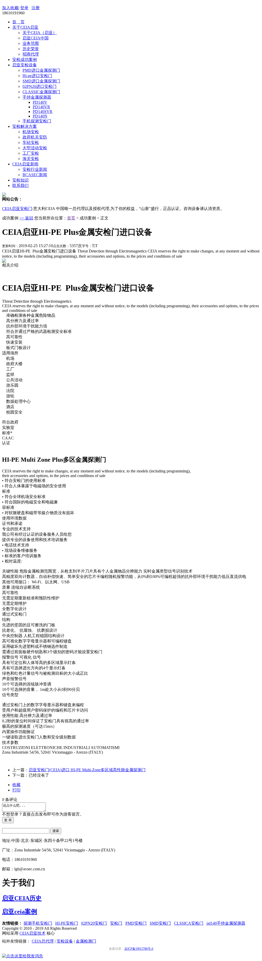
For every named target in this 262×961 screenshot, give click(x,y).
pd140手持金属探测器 (225, 923)
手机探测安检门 (37, 121)
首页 (71, 218)
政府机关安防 (35, 137)
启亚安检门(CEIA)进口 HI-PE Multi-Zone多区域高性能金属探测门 (87, 770)
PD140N (40, 116)
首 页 (18, 22)
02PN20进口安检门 (40, 86)
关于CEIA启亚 (25, 27)
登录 (24, 8)
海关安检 (31, 158)
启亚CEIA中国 (36, 38)
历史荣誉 (31, 49)
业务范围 (31, 43)
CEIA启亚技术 (32, 933)
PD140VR (41, 107)
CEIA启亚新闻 (25, 164)
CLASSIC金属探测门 (41, 92)
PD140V (40, 102)
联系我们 (20, 185)
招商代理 (31, 54)
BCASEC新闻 (35, 175)
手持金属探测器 (37, 97)
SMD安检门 (160, 923)
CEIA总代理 (43, 941)
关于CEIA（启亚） (40, 32)
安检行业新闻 (35, 169)
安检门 (116, 923)
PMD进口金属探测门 (41, 70)
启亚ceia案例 (19, 911)
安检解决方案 (24, 126)
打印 (16, 790)
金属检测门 (86, 941)
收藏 (16, 785)
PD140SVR (42, 111)
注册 (35, 8)
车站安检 (31, 142)
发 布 (8, 820)
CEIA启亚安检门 (17, 208)
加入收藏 (10, 8)
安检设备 (65, 941)
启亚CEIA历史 (22, 898)
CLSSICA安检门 (188, 923)
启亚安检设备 (24, 65)
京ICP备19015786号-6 (138, 949)
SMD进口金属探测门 (41, 81)
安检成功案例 (24, 59)
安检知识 (20, 180)
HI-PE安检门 (66, 923)
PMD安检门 (136, 923)
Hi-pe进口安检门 (37, 75)
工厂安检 (31, 153)
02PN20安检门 (94, 923)
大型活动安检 (35, 148)
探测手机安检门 (38, 923)
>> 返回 (26, 218)
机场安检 (31, 132)
